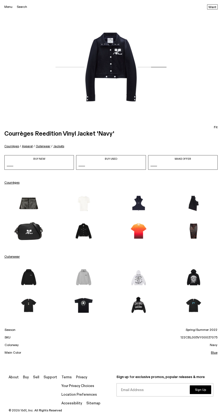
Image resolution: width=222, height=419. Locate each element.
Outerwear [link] (12, 256)
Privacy (81, 377)
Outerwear (43, 146)
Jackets (58, 146)
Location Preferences (79, 394)
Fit (216, 127)
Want (212, 7)
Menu (8, 6)
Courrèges (11, 146)
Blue (214, 352)
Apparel (27, 146)
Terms (66, 377)
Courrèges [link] (11, 182)
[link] (28, 203)
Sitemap (93, 403)
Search (22, 6)
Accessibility (71, 403)
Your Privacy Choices (77, 386)
